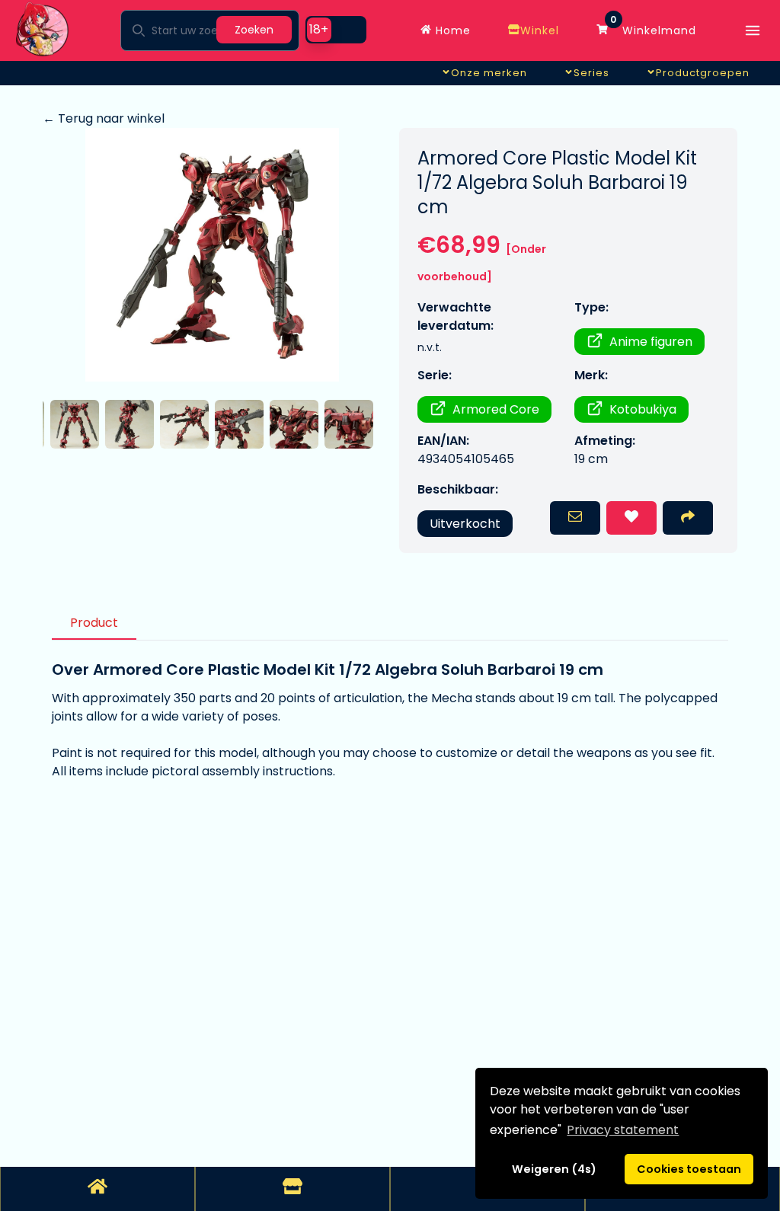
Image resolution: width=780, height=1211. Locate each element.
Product (94, 622)
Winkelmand (653, 26)
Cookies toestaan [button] (689, 1169)
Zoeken (254, 29)
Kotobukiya (642, 409)
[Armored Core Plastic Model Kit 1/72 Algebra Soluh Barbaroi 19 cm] (212, 255)
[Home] (97, 1189)
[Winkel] (292, 1189)
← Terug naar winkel (104, 118)
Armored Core (495, 409)
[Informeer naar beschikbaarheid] (575, 518)
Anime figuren (650, 341)
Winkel (539, 30)
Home (451, 30)
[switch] (335, 29)
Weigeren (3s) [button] (554, 1169)
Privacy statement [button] (623, 1130)
